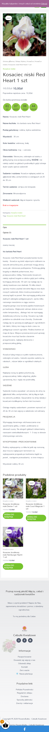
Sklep (18, 61)
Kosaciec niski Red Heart (16, 215)
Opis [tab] (5, 227)
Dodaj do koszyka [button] (9, 516)
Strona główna (8, 61)
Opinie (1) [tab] (7, 232)
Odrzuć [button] (44, 3)
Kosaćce (30, 61)
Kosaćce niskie (9, 69)
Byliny (23, 61)
